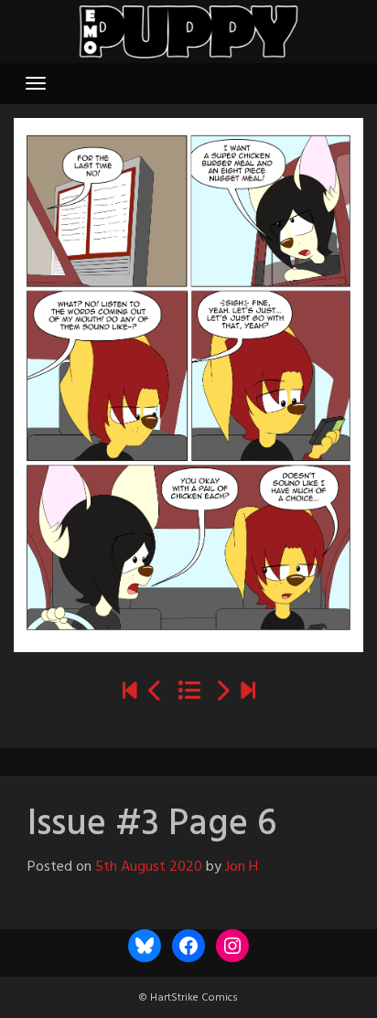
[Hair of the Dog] (248, 693)
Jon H (241, 867)
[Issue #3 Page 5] (155, 693)
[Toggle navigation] (36, 83)
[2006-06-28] (130, 693)
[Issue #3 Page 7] (222, 693)
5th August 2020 (148, 867)
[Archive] (189, 693)
